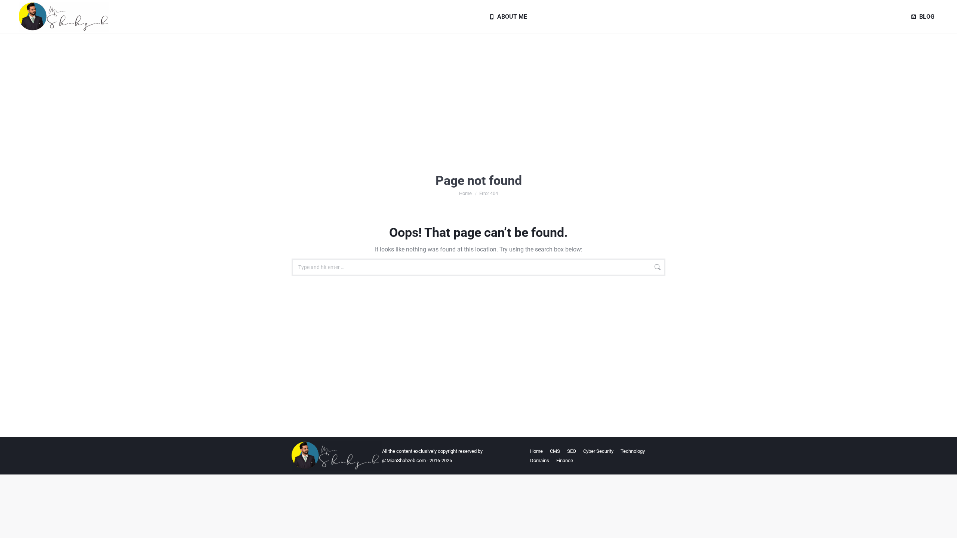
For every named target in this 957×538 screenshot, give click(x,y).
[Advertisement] (478, 90)
